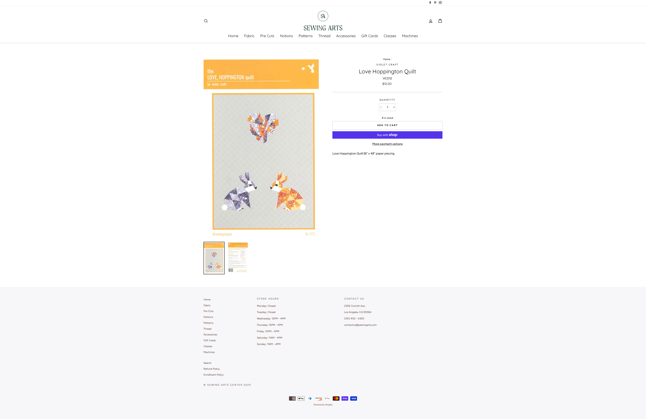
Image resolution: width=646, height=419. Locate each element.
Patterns (306, 35)
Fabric (249, 35)
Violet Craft (387, 64)
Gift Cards (369, 35)
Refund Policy (212, 368)
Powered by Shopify (323, 404)
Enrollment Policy (214, 374)
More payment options (387, 144)
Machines (410, 35)
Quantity (387, 99)
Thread (324, 35)
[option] (262, 147)
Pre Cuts (267, 35)
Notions (286, 35)
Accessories (346, 35)
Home (233, 35)
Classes (390, 35)
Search (207, 362)
